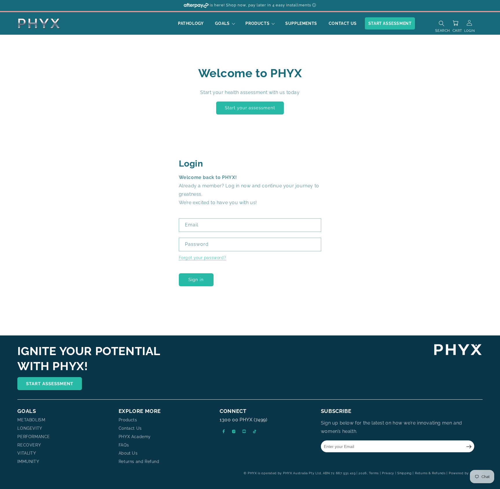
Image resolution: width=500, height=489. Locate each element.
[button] (224, 23)
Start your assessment (250, 107)
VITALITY (26, 453)
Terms (374, 473)
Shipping (404, 473)
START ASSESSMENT (49, 383)
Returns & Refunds (430, 473)
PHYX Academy (135, 436)
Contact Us (130, 428)
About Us (128, 453)
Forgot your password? (202, 257)
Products (128, 420)
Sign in (196, 279)
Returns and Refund (139, 462)
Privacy (388, 473)
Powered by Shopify (466, 473)
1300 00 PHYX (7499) (243, 420)
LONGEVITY (29, 428)
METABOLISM (31, 420)
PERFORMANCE (33, 436)
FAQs (124, 445)
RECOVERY (29, 445)
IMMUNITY (28, 462)
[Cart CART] (457, 21)
